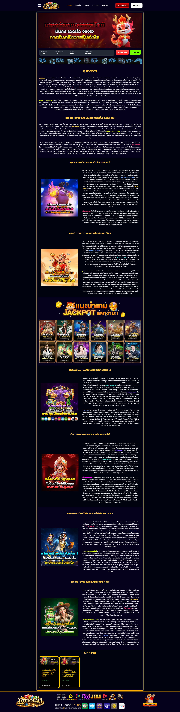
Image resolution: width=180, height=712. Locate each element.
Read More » (45, 681)
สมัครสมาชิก (122, 52)
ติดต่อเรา (95, 5)
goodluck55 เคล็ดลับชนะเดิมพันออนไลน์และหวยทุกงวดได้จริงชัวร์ (69, 673)
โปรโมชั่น (78, 5)
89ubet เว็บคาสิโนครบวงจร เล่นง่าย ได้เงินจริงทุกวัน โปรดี (49, 673)
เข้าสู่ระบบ (105, 5)
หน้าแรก (69, 5)
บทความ (86, 5)
